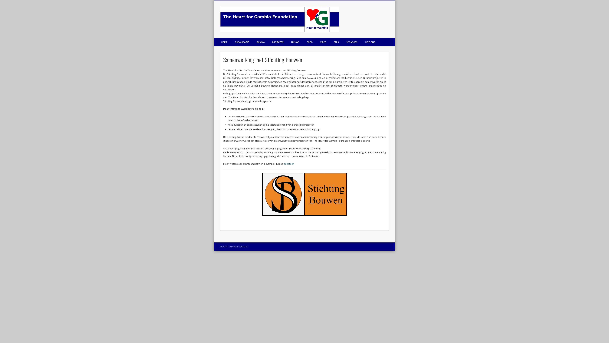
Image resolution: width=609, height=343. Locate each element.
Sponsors (351, 42)
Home (224, 42)
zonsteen (289, 163)
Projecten (278, 42)
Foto (310, 42)
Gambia (260, 42)
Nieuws (295, 42)
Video (323, 42)
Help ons (370, 42)
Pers (336, 42)
